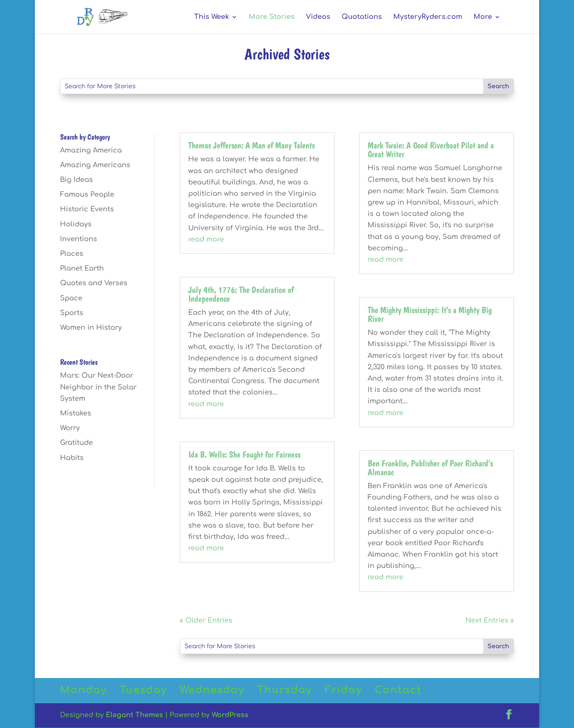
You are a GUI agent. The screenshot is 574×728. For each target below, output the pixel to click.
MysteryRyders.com (427, 17)
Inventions (78, 239)
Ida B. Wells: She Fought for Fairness (244, 454)
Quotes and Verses (93, 283)
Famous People (87, 194)
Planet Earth (82, 268)
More (483, 17)
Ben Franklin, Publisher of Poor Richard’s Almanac (430, 467)
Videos (318, 17)
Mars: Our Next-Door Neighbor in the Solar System (98, 387)
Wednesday (212, 690)
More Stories (272, 17)
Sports (71, 313)
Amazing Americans (95, 165)
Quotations (362, 17)
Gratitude (76, 443)
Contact (398, 690)
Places (71, 254)
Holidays (76, 224)
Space (71, 298)
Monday (83, 690)
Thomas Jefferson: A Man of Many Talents (251, 145)
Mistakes (75, 413)
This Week (211, 17)
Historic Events (87, 209)
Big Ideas (76, 180)
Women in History (91, 327)
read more (206, 239)
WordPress (230, 715)
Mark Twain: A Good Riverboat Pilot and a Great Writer (431, 149)
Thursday (284, 690)
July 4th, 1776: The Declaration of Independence (241, 294)
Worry (70, 428)
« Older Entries (206, 620)
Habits (72, 458)
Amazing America (91, 150)
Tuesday (143, 690)
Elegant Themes (134, 715)
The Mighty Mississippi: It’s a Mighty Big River (430, 314)
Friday (343, 690)
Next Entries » (490, 620)
